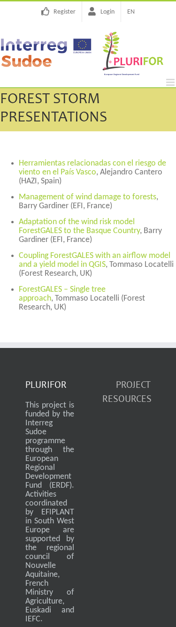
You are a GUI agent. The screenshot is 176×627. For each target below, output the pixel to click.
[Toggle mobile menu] (171, 82)
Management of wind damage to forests (87, 197)
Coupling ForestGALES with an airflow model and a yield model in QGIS (94, 260)
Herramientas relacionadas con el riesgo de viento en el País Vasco (92, 168)
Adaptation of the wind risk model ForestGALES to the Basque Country (79, 226)
